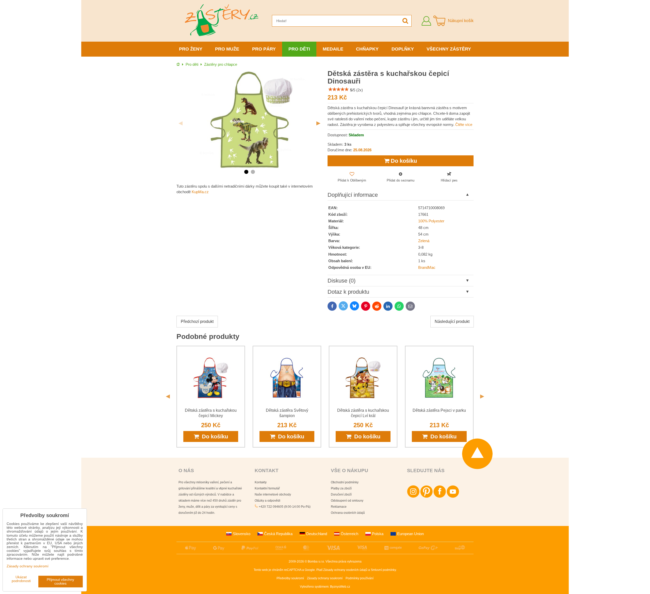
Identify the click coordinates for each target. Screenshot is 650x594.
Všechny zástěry (449, 49)
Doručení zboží (341, 494)
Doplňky (403, 49)
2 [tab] (253, 172)
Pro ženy (190, 49)
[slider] (338, 89)
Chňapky (367, 49)
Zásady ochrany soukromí (325, 578)
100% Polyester (431, 221)
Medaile (333, 49)
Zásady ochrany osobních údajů (345, 570)
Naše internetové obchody (273, 494)
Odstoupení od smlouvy (347, 500)
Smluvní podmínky (383, 570)
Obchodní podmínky (345, 482)
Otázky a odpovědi (267, 500)
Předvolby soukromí (290, 578)
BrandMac (426, 268)
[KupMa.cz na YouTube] (453, 497)
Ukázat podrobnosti (21, 579)
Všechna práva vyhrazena (344, 561)
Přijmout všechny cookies (60, 581)
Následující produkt (452, 321)
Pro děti (299, 49)
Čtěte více (463, 125)
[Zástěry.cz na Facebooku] (439, 497)
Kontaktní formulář (267, 488)
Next (318, 123)
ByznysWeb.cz (340, 586)
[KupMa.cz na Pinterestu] (426, 497)
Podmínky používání (359, 578)
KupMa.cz (200, 192)
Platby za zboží (341, 488)
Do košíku (403, 161)
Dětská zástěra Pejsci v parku (439, 410)
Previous (180, 123)
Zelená (423, 241)
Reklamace (339, 506)
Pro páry (264, 49)
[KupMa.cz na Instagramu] (413, 497)
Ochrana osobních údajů (348, 513)
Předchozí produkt (197, 321)
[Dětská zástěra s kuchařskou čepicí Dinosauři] (249, 119)
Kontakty (261, 482)
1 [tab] (246, 172)
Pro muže (227, 49)
